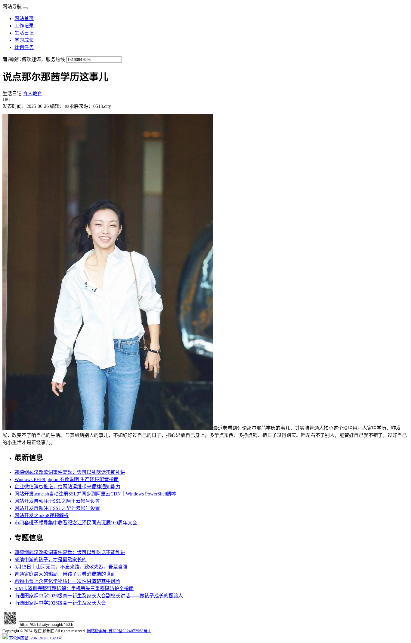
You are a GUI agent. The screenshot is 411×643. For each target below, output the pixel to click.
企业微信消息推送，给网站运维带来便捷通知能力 (67, 486)
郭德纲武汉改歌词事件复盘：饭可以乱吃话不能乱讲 (69, 472)
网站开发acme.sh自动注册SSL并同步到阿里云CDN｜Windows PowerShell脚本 (95, 493)
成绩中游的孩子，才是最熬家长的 (50, 559)
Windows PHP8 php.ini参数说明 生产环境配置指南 (66, 479)
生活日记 (24, 32)
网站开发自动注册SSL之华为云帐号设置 (57, 508)
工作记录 (24, 25)
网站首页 (24, 18)
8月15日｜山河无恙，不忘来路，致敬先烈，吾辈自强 (71, 566)
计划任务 (24, 47)
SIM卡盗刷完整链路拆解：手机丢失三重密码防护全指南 (74, 588)
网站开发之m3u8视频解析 (41, 515)
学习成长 (24, 40)
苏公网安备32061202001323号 (35, 638)
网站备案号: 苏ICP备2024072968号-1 (119, 631)
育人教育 (32, 93)
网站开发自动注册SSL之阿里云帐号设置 (57, 501)
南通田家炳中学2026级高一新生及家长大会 (60, 602)
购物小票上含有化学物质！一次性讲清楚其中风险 (67, 581)
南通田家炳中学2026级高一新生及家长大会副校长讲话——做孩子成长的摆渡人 (98, 595)
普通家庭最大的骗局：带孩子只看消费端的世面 (65, 574)
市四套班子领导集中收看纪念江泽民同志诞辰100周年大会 (75, 522)
